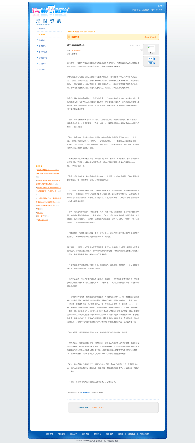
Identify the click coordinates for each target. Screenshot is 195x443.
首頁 (77, 31)
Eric (151, 53)
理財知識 (42, 29)
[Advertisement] (47, 121)
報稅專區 (42, 70)
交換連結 (131, 434)
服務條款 (109, 434)
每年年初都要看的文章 (48, 205)
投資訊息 (42, 34)
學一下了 (43, 216)
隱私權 (120, 434)
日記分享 (73, 434)
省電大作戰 (43, 58)
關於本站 (49, 434)
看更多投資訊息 (150, 37)
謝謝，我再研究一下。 (48, 170)
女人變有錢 (76, 50)
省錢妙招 (42, 40)
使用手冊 (85, 434)
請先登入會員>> (98, 408)
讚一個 (43, 220)
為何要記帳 (43, 52)
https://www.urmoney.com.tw (48, 173)
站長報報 (61, 434)
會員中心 (97, 434)
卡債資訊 (42, 46)
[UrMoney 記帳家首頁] (51, 16)
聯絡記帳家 (144, 434)
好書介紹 (42, 64)
